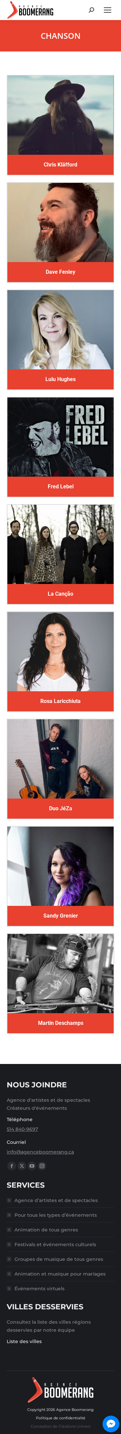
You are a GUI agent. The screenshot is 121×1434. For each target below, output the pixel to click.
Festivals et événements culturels (55, 1244)
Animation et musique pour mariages (60, 1274)
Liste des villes (24, 1341)
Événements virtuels (39, 1289)
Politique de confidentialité (60, 1418)
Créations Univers (74, 1426)
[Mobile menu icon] (107, 10)
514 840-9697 (22, 1129)
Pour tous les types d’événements (55, 1215)
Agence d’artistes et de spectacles (56, 1200)
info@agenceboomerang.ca (40, 1152)
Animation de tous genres (46, 1230)
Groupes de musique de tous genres (58, 1259)
